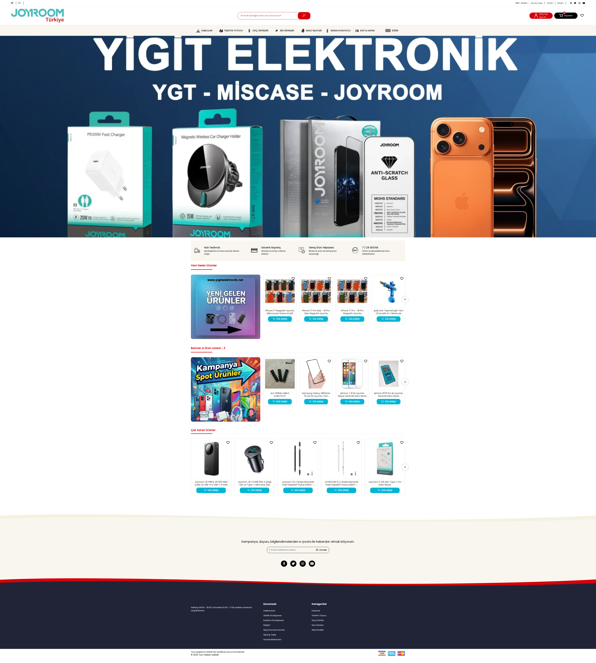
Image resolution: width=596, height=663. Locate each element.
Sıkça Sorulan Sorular (274, 629)
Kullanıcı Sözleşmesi (273, 620)
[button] (566, 16)
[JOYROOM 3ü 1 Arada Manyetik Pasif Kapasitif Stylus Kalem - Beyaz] (298, 459)
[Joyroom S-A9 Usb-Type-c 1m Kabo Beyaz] (341, 459)
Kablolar (316, 610)
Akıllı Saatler (318, 629)
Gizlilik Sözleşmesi (272, 615)
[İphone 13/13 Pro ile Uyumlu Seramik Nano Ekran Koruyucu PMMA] (352, 374)
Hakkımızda (269, 610)
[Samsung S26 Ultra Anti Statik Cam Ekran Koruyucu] (388, 292)
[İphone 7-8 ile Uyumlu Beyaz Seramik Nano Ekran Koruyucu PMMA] (316, 374)
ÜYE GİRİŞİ (281, 318)
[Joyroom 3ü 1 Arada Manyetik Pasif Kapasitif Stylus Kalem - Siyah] (254, 459)
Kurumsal (269, 604)
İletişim (560, 3)
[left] (263, 299)
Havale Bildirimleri (272, 639)
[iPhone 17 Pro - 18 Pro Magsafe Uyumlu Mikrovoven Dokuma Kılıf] (316, 292)
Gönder (323, 549)
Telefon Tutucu (319, 615)
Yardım (550, 3)
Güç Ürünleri (318, 620)
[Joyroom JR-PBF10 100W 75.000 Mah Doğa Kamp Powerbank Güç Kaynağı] (384, 459)
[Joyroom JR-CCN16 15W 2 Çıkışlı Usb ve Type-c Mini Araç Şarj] (211, 459)
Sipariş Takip (537, 3)
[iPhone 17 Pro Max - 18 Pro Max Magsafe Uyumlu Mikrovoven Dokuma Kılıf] (280, 292)
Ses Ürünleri (318, 625)
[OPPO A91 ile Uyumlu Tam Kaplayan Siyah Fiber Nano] (388, 374)
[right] (405, 299)
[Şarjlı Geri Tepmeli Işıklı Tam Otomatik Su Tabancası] (352, 292)
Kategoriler (319, 604)
